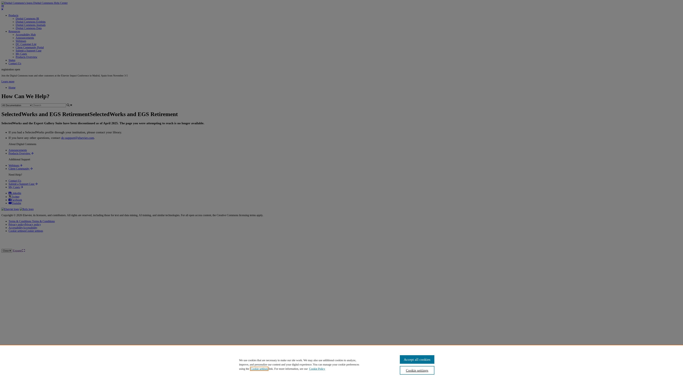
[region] (341, 364)
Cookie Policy (317, 368)
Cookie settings (259, 368)
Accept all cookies (417, 359)
